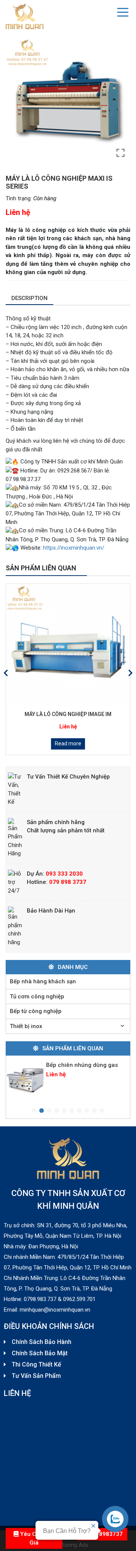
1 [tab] (34, 1111)
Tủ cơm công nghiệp (37, 996)
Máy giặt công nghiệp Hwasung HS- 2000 (78, 714)
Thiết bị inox (26, 1026)
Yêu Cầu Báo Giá (36, 1538)
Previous (5, 673)
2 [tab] (41, 1111)
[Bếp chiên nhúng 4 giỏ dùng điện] (25, 1087)
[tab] (29, 298)
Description (29, 298)
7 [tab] (79, 1111)
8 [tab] (87, 1111)
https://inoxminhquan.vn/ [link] (73, 547)
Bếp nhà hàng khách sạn (43, 981)
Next (130, 673)
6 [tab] (72, 1111)
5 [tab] (64, 1111)
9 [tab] (94, 1111)
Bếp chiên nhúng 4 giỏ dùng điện (83, 1077)
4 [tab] (56, 1111)
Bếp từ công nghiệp (36, 1011)
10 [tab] (102, 1111)
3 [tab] (49, 1111)
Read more (78, 743)
